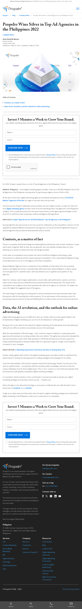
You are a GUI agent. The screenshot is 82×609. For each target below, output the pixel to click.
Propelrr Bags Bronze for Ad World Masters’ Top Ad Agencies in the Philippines (41, 220)
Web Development (10, 565)
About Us (26, 542)
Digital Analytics (8, 559)
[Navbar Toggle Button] (77, 8)
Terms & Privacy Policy (71, 589)
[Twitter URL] (46, 496)
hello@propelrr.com (49, 468)
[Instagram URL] (51, 496)
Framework (27, 545)
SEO (4, 542)
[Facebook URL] (43, 496)
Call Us (51, 606)
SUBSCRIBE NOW (15, 148)
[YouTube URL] (60, 496)
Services (11, 606)
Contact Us (71, 606)
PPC (4, 555)
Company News (24, 15)
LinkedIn (28, 388)
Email (9, 140)
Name (10, 132)
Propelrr (6, 15)
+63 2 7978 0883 (51, 486)
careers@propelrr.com (50, 477)
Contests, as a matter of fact (14, 103)
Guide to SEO (47, 549)
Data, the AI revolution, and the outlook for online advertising (27, 106)
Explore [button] (31, 606)
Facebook (16, 388)
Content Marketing (9, 545)
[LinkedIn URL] (55, 496)
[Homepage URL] (12, 8)
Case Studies (47, 542)
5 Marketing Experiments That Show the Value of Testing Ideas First (40, 350)
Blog (13, 15)
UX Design (6, 562)
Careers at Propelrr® (30, 552)
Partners (26, 549)
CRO (4, 569)
